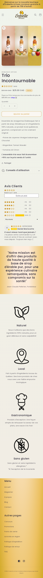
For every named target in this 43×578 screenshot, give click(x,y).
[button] (2, 14)
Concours (8, 522)
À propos (8, 497)
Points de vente (10, 531)
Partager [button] (7, 163)
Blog (6, 502)
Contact (7, 507)
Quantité (5, 102)
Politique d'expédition (13, 542)
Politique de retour (12, 547)
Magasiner (8, 492)
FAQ (6, 552)
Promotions (9, 526)
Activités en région (12, 536)
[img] (16, 226)
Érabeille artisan (13, 571)
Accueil (7, 487)
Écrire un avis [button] (21, 195)
